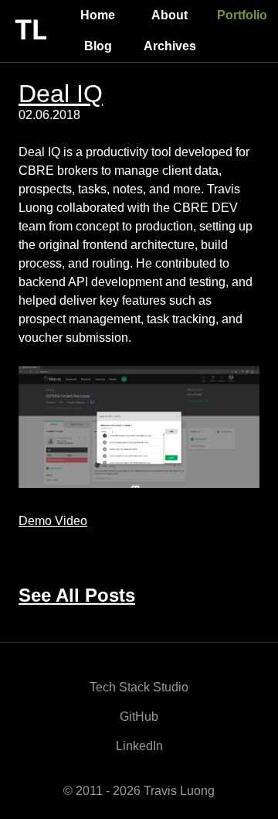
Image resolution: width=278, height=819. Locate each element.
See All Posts (77, 595)
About (169, 15)
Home (97, 15)
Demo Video (53, 520)
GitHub (139, 716)
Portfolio (242, 15)
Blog (98, 46)
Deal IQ (61, 93)
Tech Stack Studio (139, 687)
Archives (170, 46)
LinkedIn (139, 745)
